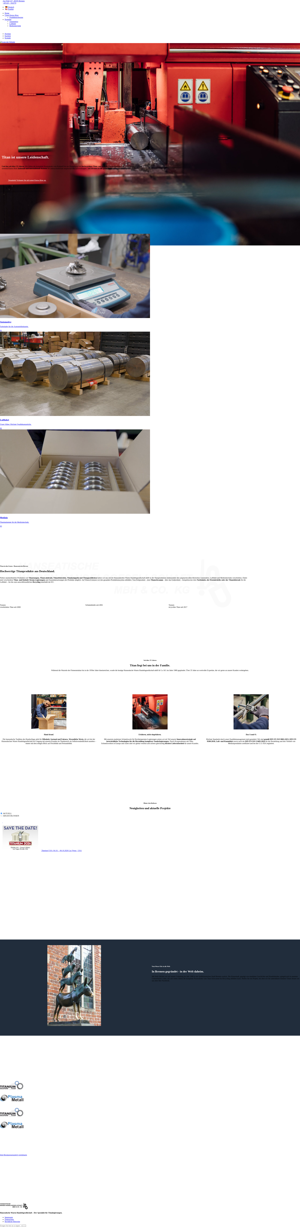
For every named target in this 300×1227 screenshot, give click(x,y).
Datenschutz (9, 1219)
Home (7, 13)
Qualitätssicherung (16, 17)
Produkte (8, 19)
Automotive (13, 22)
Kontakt (8, 38)
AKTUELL (7, 813)
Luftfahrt (12, 24)
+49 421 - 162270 (9, 3)
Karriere (8, 36)
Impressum (9, 1217)
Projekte (8, 34)
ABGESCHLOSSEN (11, 816)
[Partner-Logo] (150, 1086)
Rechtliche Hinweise (12, 1222)
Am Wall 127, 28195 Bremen (14, 1)
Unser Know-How (12, 15)
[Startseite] (7, 42)
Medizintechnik (15, 26)
